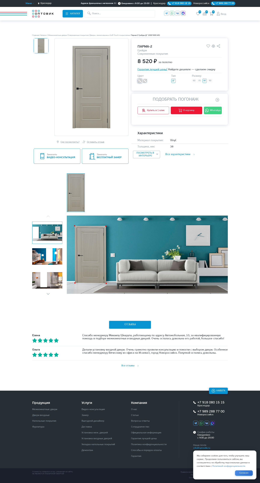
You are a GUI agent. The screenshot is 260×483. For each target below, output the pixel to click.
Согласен (243, 473)
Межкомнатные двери (44, 409)
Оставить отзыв (95, 142)
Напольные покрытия (44, 421)
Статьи (135, 415)
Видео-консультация (93, 409)
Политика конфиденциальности (149, 444)
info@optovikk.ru (201, 448)
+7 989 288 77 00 (210, 411)
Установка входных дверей (97, 438)
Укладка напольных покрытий (98, 444)
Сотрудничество (140, 427)
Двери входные (41, 415)
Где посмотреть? (70, 142)
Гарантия (136, 456)
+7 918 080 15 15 (210, 402)
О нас (134, 409)
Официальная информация (146, 433)
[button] (48, 294)
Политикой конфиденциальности (228, 466)
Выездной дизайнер (93, 421)
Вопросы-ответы (140, 421)
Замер (85, 415)
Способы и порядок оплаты (146, 450)
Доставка (87, 427)
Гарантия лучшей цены (144, 438)
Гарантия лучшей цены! (152, 69)
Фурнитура (38, 427)
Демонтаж (87, 450)
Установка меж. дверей (95, 433)
